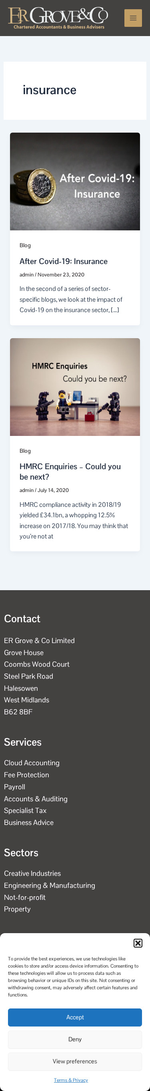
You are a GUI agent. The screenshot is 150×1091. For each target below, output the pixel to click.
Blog (25, 245)
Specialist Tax (25, 810)
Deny (75, 1039)
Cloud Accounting (32, 762)
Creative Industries (32, 873)
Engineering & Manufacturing (49, 885)
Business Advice (29, 822)
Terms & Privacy (71, 1080)
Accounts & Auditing (36, 798)
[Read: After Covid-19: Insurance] (75, 181)
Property (17, 909)
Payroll (14, 786)
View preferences (75, 1061)
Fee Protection (26, 774)
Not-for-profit (25, 897)
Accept (75, 1017)
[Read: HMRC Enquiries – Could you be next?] (75, 386)
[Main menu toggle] (133, 18)
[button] (138, 943)
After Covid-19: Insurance (64, 261)
